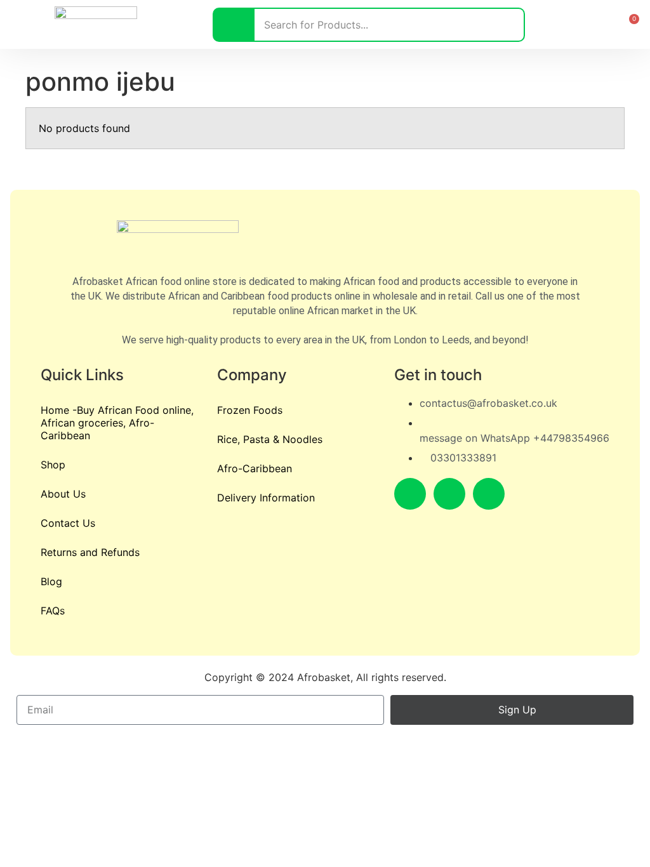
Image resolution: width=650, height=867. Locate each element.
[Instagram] (449, 494)
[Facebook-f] (410, 494)
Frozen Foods (249, 410)
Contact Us (68, 523)
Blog (51, 581)
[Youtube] (489, 494)
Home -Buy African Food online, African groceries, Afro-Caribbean (117, 423)
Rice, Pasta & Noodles (269, 439)
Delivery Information (266, 497)
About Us (63, 493)
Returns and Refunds (90, 552)
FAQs (53, 610)
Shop (53, 464)
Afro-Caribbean (254, 468)
